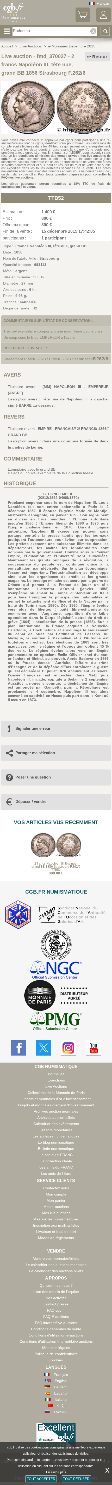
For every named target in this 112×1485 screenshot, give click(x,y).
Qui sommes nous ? (56, 1285)
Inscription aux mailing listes (56, 1225)
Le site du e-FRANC (56, 1155)
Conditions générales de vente (56, 1329)
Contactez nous (56, 1188)
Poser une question (33, 777)
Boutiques (56, 1074)
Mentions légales (56, 1348)
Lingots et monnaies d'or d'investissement (56, 1099)
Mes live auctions (56, 1213)
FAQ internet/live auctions (56, 1323)
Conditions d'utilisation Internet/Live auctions (56, 1341)
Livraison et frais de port (56, 1231)
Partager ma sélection (35, 753)
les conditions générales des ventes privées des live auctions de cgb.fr (56, 157)
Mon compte (56, 1194)
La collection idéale (56, 1161)
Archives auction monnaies (56, 1111)
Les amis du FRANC (56, 1167)
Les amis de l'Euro (56, 1173)
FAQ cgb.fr (56, 1310)
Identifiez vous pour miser (64, 143)
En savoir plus (56, 1472)
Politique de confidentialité (56, 1354)
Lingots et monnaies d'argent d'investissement (56, 1105)
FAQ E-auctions (56, 1316)
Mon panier (56, 1200)
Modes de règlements (56, 1238)
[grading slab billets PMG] (56, 1022)
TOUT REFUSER (76, 1479)
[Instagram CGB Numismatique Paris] (68, 1048)
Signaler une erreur (33, 728)
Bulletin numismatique (56, 1149)
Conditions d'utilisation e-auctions (56, 1335)
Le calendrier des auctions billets (56, 1271)
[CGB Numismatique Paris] (13, 22)
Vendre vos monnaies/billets (56, 1258)
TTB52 (56, 198)
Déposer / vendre (30, 801)
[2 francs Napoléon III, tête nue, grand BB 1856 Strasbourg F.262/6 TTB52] (56, 133)
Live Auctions (56, 1086)
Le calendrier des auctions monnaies (56, 1265)
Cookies (56, 1360)
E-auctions (56, 1080)
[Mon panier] (83, 21)
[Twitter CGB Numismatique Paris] (43, 1048)
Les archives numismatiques (56, 1136)
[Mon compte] (103, 21)
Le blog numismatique (56, 1142)
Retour (99, 56)
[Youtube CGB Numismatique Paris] (93, 1048)
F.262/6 (100, 358)
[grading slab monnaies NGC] (56, 970)
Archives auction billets (56, 1117)
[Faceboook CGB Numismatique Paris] (18, 1048)
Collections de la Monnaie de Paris (56, 1093)
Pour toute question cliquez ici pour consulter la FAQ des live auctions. (56, 176)
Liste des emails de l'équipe (56, 1292)
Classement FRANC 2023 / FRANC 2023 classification (48, 359)
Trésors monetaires (56, 1130)
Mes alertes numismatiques (56, 1219)
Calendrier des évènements (56, 1124)
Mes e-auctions (56, 1207)
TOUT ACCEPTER (41, 1479)
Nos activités (56, 1298)
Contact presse (56, 1304)
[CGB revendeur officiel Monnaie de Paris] (56, 996)
